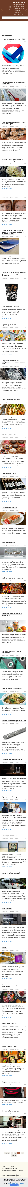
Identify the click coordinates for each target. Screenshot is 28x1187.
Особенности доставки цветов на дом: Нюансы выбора (12, 160)
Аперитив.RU (20, 2)
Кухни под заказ (7, 909)
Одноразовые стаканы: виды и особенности (12, 614)
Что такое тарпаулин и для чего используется (12, 652)
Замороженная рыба (8, 542)
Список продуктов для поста (11, 399)
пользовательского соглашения (16, 1183)
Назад (7, 1153)
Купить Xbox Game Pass (9, 1024)
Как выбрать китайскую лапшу (12, 688)
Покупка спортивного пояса (11, 1082)
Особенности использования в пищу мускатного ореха (13, 123)
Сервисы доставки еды (9, 325)
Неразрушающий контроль (10, 797)
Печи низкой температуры (10, 1111)
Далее (14, 1155)
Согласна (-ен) (14, 1185)
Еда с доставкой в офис (9, 1046)
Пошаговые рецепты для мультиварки (10, 985)
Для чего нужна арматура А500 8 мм (14, 720)
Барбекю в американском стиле (12, 578)
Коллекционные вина (9, 474)
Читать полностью (7, 76)
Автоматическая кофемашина (12, 759)
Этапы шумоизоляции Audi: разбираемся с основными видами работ (13, 362)
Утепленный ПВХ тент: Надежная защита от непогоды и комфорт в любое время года (12, 232)
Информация (5, 41)
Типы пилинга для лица (9, 195)
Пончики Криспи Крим (9, 435)
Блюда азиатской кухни (9, 508)
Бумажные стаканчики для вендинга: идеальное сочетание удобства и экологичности (14, 273)
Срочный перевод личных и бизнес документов (13, 83)
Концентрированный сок (10, 836)
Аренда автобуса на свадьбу (11, 873)
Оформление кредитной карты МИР (13, 39)
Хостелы (4, 947)
